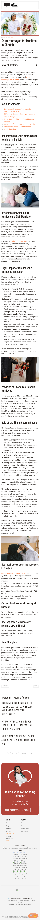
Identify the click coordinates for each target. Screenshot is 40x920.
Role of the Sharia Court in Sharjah (17, 127)
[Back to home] (11, 5)
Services (8, 823)
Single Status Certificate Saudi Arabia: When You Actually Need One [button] (18, 740)
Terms (20, 902)
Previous (5, 686)
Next (35, 686)
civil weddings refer (18, 241)
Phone (23, 823)
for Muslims (14, 79)
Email (23, 826)
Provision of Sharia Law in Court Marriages (20, 124)
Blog (12, 37)
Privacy (33, 901)
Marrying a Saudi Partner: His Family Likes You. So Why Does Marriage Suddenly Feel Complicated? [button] (17, 708)
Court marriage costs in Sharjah (13, 573)
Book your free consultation (17, 810)
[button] (35, 5)
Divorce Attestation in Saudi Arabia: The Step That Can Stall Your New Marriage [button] (17, 725)
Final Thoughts (10, 129)
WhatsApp (24, 831)
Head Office (25, 829)
